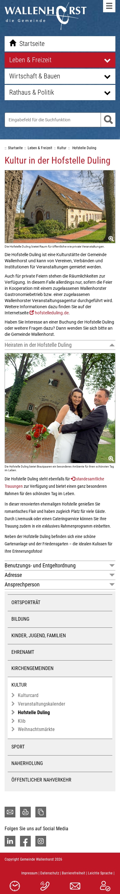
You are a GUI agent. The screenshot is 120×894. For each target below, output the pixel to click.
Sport (18, 747)
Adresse (13, 575)
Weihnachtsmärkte (36, 729)
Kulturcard (28, 695)
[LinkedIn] (10, 841)
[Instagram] (40, 841)
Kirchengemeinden (32, 668)
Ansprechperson (22, 584)
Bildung (20, 619)
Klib (22, 721)
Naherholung (27, 763)
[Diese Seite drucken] (25, 812)
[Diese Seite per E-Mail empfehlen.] (10, 812)
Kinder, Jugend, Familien (38, 635)
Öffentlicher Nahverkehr (41, 780)
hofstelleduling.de (52, 312)
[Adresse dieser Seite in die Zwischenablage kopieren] (40, 812)
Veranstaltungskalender (41, 704)
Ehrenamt (22, 652)
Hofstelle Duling (34, 712)
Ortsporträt (25, 602)
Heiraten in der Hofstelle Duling (38, 345)
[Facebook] (25, 841)
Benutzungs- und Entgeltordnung (40, 565)
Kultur (19, 685)
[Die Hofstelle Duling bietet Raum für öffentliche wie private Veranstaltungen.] (60, 206)
